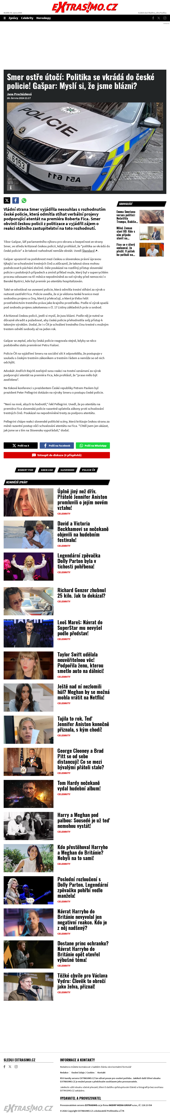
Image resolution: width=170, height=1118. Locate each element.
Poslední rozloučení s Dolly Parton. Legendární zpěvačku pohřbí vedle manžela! (82, 887)
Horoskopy (43, 18)
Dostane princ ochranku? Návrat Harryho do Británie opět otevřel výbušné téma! (83, 951)
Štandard (88, 251)
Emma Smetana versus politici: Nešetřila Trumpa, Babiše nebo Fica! (126, 218)
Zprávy (13, 18)
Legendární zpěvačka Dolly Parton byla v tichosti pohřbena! (78, 561)
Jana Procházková (19, 94)
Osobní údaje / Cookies (82, 1072)
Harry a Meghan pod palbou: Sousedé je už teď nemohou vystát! (83, 820)
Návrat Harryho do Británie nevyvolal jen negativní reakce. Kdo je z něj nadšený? (82, 919)
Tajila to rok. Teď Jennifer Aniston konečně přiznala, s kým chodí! (83, 724)
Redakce (64, 1072)
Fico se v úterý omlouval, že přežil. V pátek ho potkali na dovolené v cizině (127, 251)
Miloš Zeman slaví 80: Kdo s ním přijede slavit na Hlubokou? (126, 235)
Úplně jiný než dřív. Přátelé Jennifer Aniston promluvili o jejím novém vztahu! (82, 499)
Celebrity (27, 18)
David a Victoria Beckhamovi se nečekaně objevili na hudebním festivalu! (83, 532)
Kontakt (101, 1072)
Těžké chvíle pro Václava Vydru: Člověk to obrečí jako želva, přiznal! (82, 981)
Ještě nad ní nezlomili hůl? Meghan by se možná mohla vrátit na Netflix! (83, 691)
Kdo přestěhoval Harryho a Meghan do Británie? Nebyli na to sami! (82, 852)
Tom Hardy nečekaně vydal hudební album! (79, 785)
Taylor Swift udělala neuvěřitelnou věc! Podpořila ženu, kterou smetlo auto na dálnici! (80, 662)
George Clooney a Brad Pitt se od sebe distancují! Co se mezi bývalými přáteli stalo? (80, 759)
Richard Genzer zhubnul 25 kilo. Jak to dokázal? (81, 592)
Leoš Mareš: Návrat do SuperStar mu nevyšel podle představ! (79, 627)
